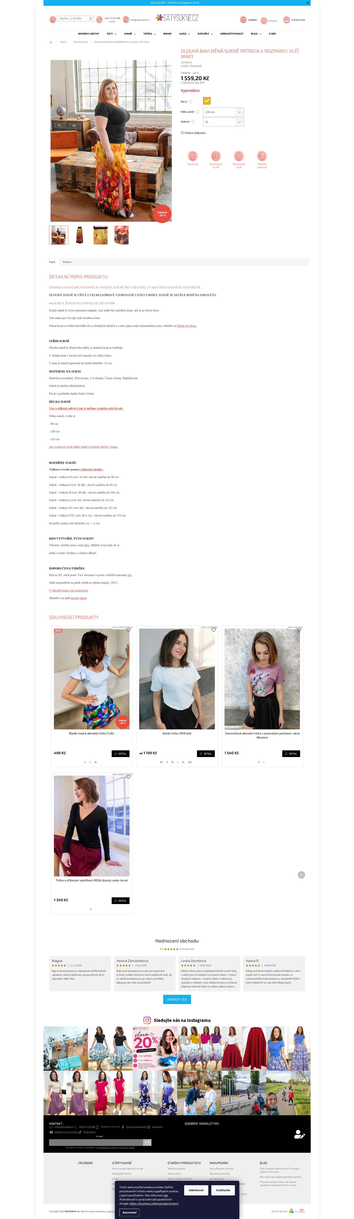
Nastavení (129, 1212)
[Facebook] (215, 161)
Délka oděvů (174, 1173)
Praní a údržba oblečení (180, 1178)
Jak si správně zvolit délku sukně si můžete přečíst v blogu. (83, 446)
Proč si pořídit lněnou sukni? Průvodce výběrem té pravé (279, 1170)
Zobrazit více (177, 999)
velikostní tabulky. (91, 469)
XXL (190, 762)
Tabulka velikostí (176, 1168)
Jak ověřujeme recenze (222, 1168)
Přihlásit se (147, 1142)
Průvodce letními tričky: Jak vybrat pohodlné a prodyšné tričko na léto (278, 1183)
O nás (115, 1178)
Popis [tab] (52, 262)
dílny (87, 545)
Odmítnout (196, 1190)
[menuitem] (89, 33)
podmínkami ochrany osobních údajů (115, 1147)
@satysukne (89, 1132)
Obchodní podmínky (220, 1173)
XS (161, 762)
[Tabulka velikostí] (261, 161)
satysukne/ (157, 1126)
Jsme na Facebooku (136, 1126)
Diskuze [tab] (67, 262)
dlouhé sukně (78, 598)
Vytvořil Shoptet (279, 1211)
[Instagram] (238, 161)
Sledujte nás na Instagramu (182, 1020)
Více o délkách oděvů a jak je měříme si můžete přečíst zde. (86, 408)
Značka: (191, 66)
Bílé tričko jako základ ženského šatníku (280, 1176)
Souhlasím (223, 1190)
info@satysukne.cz (64, 1126)
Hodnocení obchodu (177, 940)
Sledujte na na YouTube (66, 1132)
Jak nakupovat (217, 1178)
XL (96, 762)
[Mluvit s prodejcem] (192, 161)
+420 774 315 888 (87, 1126)
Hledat (91, 18)
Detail (122, 753)
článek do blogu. (187, 325)
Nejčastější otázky (121, 1173)
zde (165, 1195)
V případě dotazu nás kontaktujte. (68, 590)
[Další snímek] (170, 141)
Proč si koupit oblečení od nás (127, 1168)
